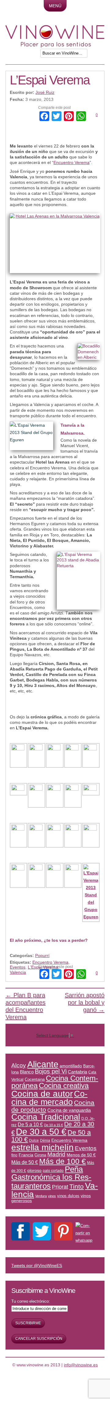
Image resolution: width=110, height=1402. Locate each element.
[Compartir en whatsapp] (84, 1233)
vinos (52, 1196)
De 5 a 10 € (30, 1124)
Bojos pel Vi (51, 1071)
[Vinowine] (55, 46)
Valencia (18, 972)
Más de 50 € (24, 1162)
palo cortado (53, 1170)
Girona (40, 1155)
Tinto (76, 1186)
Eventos (17, 967)
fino (14, 1155)
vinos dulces (68, 1196)
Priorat (60, 1187)
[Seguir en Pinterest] (63, 1232)
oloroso (34, 1170)
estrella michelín (42, 1147)
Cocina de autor (42, 1093)
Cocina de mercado (49, 1098)
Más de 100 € (62, 1161)
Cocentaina (35, 1079)
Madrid (56, 1154)
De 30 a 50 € (41, 1132)
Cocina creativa (64, 1085)
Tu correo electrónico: (30, 1301)
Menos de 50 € (81, 1154)
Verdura (41, 1196)
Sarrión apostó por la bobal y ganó (85, 1002)
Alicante (42, 1064)
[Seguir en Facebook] (20, 1232)
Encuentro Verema (71, 162)
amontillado (71, 1065)
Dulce (34, 1140)
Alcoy (18, 1065)
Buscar (98, 54)
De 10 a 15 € (53, 1125)
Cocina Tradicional (45, 1117)
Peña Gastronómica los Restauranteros (51, 1177)
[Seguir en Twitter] (42, 1232)
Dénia (45, 1140)
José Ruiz (44, 92)
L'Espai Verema (43, 967)
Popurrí (42, 955)
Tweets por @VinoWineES (36, 1265)
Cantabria (77, 1071)
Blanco (27, 1071)
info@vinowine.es (81, 1364)
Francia (26, 1154)
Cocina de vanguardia (69, 1110)
